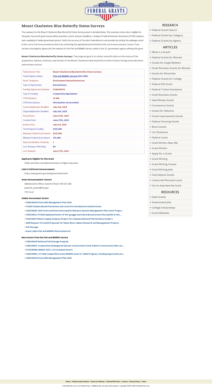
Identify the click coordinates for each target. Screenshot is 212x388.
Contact (125, 381)
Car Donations (160, 132)
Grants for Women (98, 381)
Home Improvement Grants (167, 116)
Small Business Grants (164, 94)
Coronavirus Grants (163, 105)
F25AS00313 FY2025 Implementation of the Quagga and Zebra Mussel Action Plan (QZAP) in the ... (74, 214)
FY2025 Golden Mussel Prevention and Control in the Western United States (63, 206)
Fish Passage (32, 227)
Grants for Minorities (164, 73)
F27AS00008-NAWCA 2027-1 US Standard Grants (49, 249)
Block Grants (159, 126)
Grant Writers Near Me (165, 142)
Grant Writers (159, 148)
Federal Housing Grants (165, 121)
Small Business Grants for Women (171, 68)
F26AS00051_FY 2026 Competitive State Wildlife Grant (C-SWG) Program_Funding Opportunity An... (75, 254)
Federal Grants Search (164, 30)
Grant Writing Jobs (162, 169)
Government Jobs (161, 202)
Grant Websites (160, 213)
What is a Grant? (161, 52)
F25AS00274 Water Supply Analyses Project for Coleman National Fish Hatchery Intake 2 (69, 218)
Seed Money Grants (163, 100)
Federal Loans (160, 137)
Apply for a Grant (162, 153)
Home (68, 381)
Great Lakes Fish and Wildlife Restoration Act (48, 231)
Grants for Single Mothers (166, 62)
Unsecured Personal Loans (167, 180)
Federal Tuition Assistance (167, 89)
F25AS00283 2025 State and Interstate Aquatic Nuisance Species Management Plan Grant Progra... (74, 210)
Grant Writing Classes (164, 164)
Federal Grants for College (167, 78)
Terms (144, 381)
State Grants (159, 197)
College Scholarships (163, 207)
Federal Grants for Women (167, 57)
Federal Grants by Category (167, 35)
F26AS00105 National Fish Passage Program (47, 241)
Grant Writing (159, 158)
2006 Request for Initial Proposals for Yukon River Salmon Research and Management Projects (72, 222)
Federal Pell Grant (162, 84)
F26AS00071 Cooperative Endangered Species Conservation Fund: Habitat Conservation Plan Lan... (75, 245)
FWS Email (29, 192)
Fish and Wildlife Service (65, 76)
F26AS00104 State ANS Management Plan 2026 (49, 202)
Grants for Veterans (163, 110)
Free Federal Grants (163, 174)
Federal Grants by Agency (166, 40)
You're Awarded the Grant (166, 185)
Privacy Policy (134, 381)
